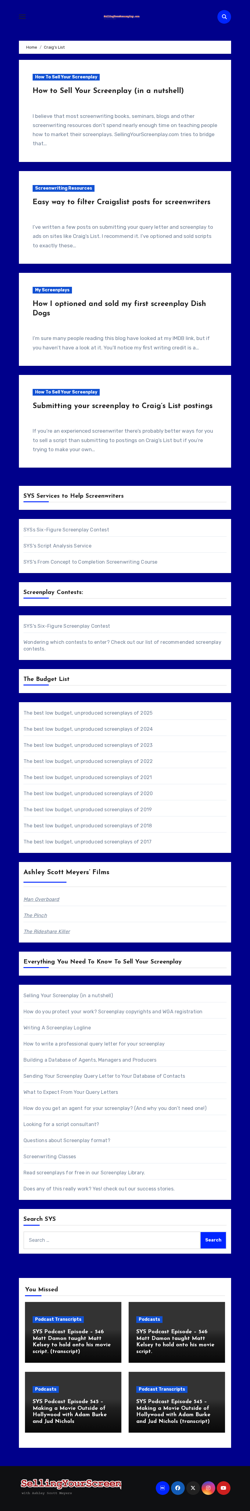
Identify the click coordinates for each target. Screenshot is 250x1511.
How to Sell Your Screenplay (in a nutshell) (108, 91)
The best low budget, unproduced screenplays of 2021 (87, 777)
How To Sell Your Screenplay (66, 77)
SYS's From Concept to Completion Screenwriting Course (90, 562)
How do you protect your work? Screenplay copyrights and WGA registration (112, 1012)
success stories (155, 1189)
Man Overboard (41, 899)
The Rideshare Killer (46, 931)
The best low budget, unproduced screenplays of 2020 (88, 793)
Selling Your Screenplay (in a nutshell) (68, 995)
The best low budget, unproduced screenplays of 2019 (87, 809)
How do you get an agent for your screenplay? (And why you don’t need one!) (114, 1108)
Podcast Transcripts (58, 1319)
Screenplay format (85, 1140)
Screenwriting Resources (63, 188)
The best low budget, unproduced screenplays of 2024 (88, 729)
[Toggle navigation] (22, 17)
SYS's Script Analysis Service (57, 546)
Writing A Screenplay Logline (57, 1028)
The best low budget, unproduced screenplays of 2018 (87, 826)
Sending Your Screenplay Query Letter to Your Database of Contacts (104, 1076)
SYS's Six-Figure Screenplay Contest (66, 626)
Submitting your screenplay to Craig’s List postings (122, 406)
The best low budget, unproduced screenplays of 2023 (87, 745)
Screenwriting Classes (49, 1156)
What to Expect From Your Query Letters (70, 1092)
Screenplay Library (122, 1173)
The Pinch (35, 915)
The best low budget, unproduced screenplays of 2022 (88, 761)
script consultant (76, 1124)
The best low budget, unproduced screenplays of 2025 (87, 713)
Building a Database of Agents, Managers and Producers (90, 1060)
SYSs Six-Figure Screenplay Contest (66, 530)
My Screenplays (52, 290)
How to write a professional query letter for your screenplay (94, 1044)
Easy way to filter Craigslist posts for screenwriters (121, 202)
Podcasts (149, 1319)
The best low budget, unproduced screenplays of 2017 (87, 842)
